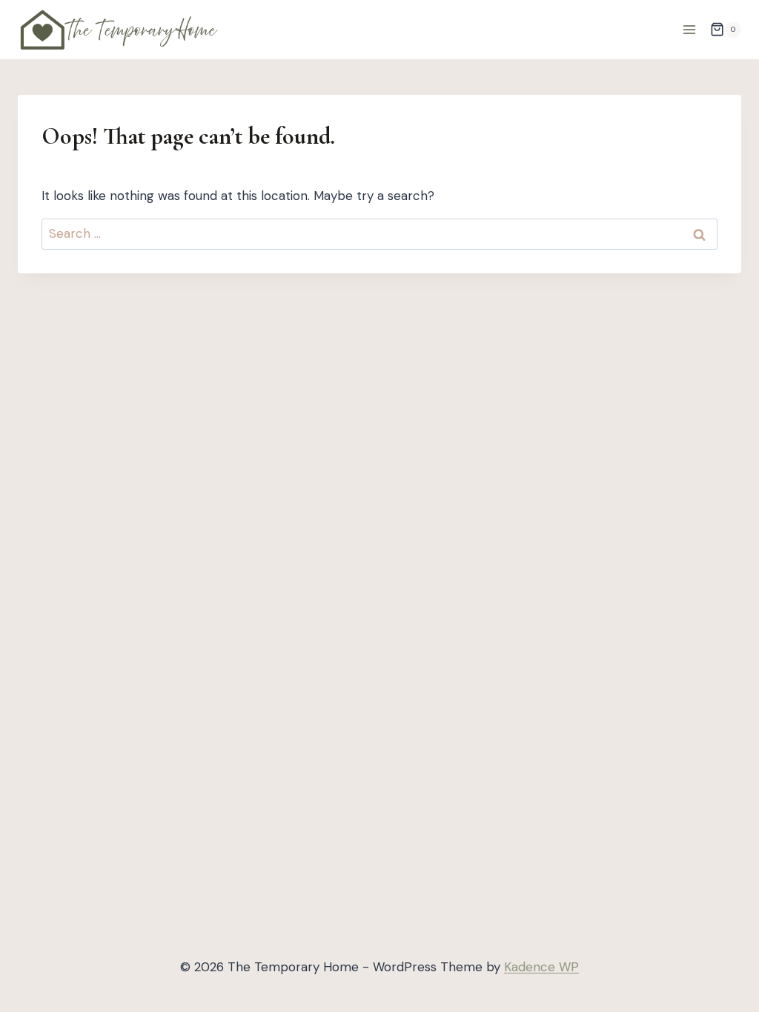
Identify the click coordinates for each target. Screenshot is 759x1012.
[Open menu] (689, 29)
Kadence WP (541, 967)
